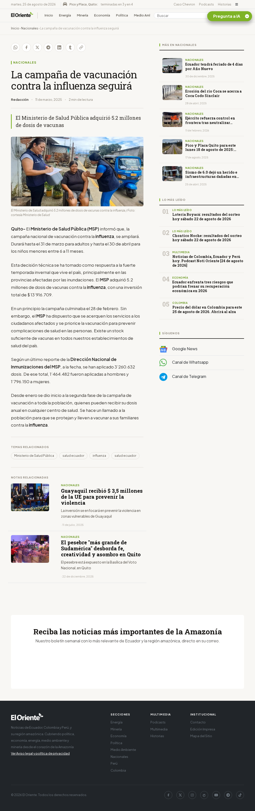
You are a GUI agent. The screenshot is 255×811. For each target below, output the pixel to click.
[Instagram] (192, 795)
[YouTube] (216, 795)
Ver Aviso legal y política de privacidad (40, 753)
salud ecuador (73, 456)
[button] (236, 4)
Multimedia (159, 729)
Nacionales (29, 28)
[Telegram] (228, 795)
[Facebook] (168, 795)
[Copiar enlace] (81, 47)
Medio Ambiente (147, 15)
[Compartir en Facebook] (26, 47)
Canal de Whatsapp (189, 362)
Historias (224, 4)
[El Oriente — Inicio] (22, 15)
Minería (82, 15)
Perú (114, 763)
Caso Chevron (184, 4)
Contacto (198, 722)
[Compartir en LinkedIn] (59, 47)
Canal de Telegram (188, 376)
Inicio (49, 15)
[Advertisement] (201, 435)
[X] (180, 795)
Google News (184, 348)
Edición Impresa (202, 729)
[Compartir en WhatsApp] (15, 47)
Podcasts (206, 4)
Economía (102, 15)
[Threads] (204, 795)
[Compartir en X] (37, 47)
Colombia (118, 770)
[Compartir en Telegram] (48, 47)
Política (122, 15)
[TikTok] (240, 795)
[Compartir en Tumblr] (70, 47)
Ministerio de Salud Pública (34, 456)
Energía (65, 15)
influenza (99, 456)
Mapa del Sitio (201, 736)
